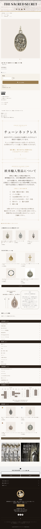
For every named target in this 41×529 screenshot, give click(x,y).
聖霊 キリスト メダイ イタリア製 (19, 241)
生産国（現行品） (6, 16)
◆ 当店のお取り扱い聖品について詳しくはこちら (9, 223)
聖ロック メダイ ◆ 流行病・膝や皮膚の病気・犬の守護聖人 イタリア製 (10, 418)
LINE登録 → (20, 505)
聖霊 (7, 15)
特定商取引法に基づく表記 (6, 87)
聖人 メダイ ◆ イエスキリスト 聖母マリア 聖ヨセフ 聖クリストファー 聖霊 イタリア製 (7, 242)
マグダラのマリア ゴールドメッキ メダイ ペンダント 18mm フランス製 (11, 264)
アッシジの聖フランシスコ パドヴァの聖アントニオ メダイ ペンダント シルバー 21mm (30, 279)
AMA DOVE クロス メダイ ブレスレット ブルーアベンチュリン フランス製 (11, 279)
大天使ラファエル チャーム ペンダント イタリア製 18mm (33, 241)
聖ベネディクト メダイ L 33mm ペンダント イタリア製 (29, 432)
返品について (4, 85)
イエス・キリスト (6, 14)
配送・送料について (15, 521)
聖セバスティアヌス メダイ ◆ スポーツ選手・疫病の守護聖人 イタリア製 (30, 418)
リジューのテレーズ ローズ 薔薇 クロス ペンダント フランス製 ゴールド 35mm (30, 264)
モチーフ (5, 15)
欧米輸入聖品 (3, 13)
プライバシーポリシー (33, 521)
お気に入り (4, 72)
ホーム (2, 14)
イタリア (11, 16)
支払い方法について (9, 521)
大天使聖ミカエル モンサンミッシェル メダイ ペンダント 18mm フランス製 (10, 433)
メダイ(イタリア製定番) (9, 13)
